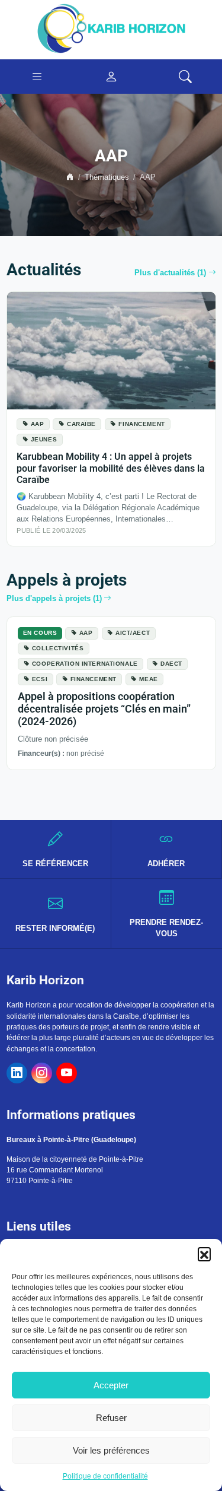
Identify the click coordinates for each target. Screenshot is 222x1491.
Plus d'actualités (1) (170, 273)
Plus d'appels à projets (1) (54, 599)
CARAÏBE (81, 424)
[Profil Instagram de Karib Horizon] (41, 1073)
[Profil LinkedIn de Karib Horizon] (17, 1073)
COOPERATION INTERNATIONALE (85, 663)
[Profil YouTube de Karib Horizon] (66, 1073)
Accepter (111, 1385)
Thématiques (107, 177)
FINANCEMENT (141, 424)
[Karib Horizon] (111, 29)
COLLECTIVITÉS (57, 648)
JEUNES (44, 439)
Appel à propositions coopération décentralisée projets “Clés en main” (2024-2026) (104, 709)
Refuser (111, 1418)
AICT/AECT (132, 633)
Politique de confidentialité (105, 1476)
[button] (204, 1254)
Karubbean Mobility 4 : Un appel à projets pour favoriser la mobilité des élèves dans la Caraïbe (111, 468)
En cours (40, 633)
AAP (37, 424)
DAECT (171, 663)
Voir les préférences (111, 1450)
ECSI (39, 679)
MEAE (148, 679)
